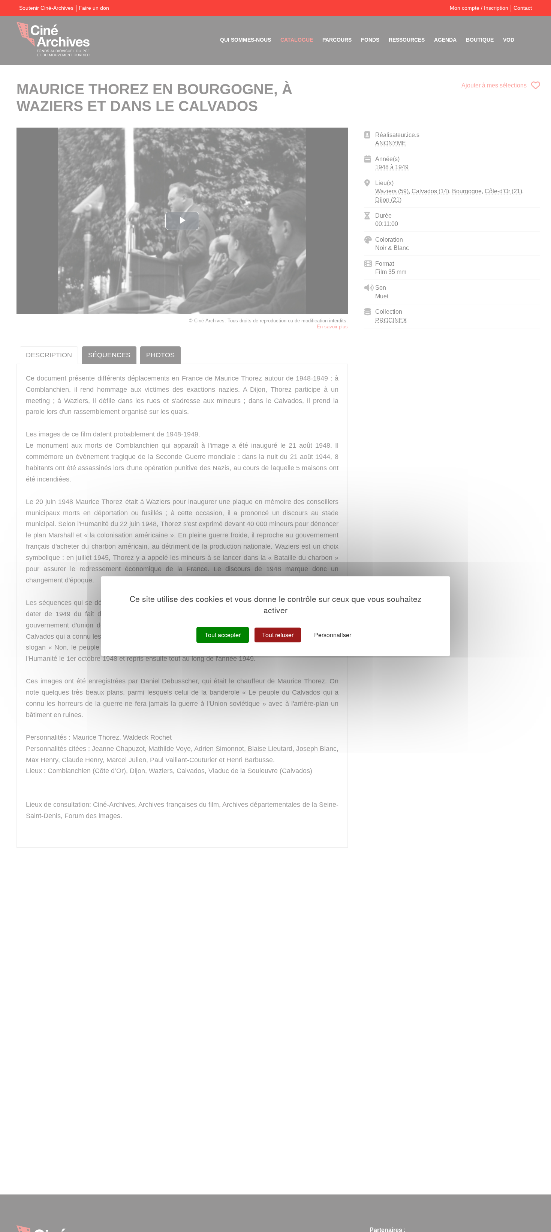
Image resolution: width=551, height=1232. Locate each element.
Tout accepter (223, 634)
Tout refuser (277, 634)
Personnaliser (332, 634)
